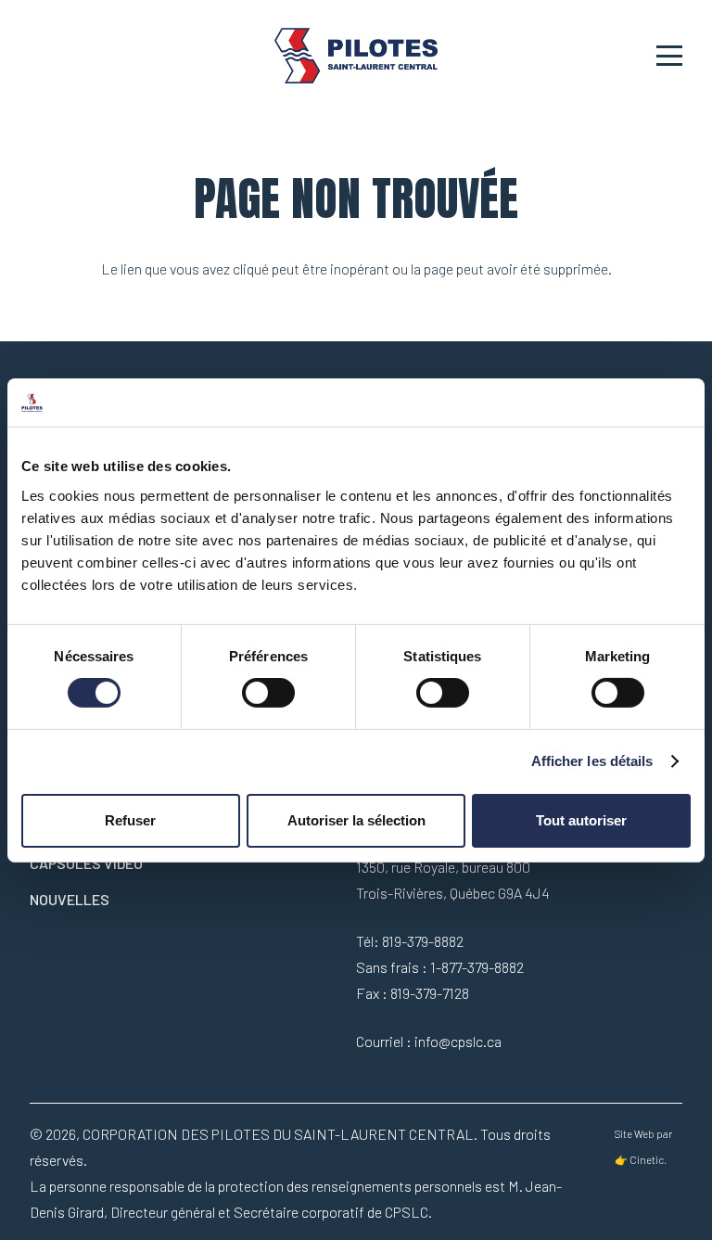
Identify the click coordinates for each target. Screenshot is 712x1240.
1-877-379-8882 (477, 967)
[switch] (268, 693)
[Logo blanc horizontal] (356, 55)
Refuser (130, 820)
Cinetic (646, 1160)
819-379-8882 (423, 941)
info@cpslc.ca (458, 1041)
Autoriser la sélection (356, 820)
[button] (669, 56)
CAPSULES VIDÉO (86, 863)
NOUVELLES (69, 899)
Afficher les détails (592, 761)
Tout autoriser (581, 820)
